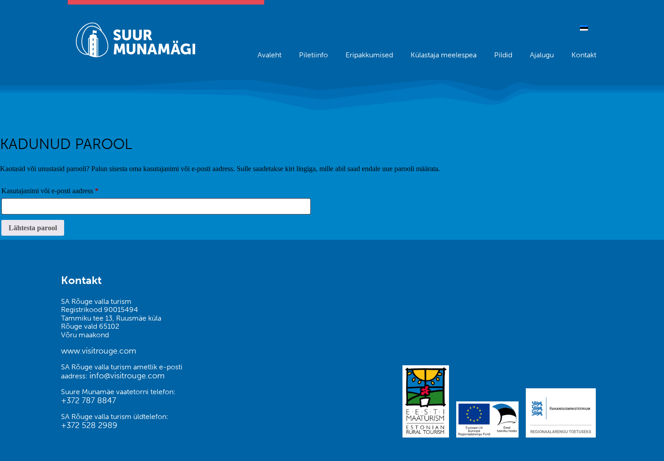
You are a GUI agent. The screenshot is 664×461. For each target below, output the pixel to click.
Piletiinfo (313, 55)
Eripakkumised (369, 55)
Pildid (503, 55)
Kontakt (583, 55)
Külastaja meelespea (444, 55)
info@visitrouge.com (126, 376)
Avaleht (269, 55)
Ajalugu (542, 55)
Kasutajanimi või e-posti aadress (60, 190)
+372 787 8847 (88, 400)
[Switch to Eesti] (584, 28)
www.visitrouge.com (98, 351)
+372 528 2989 (89, 425)
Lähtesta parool (33, 228)
